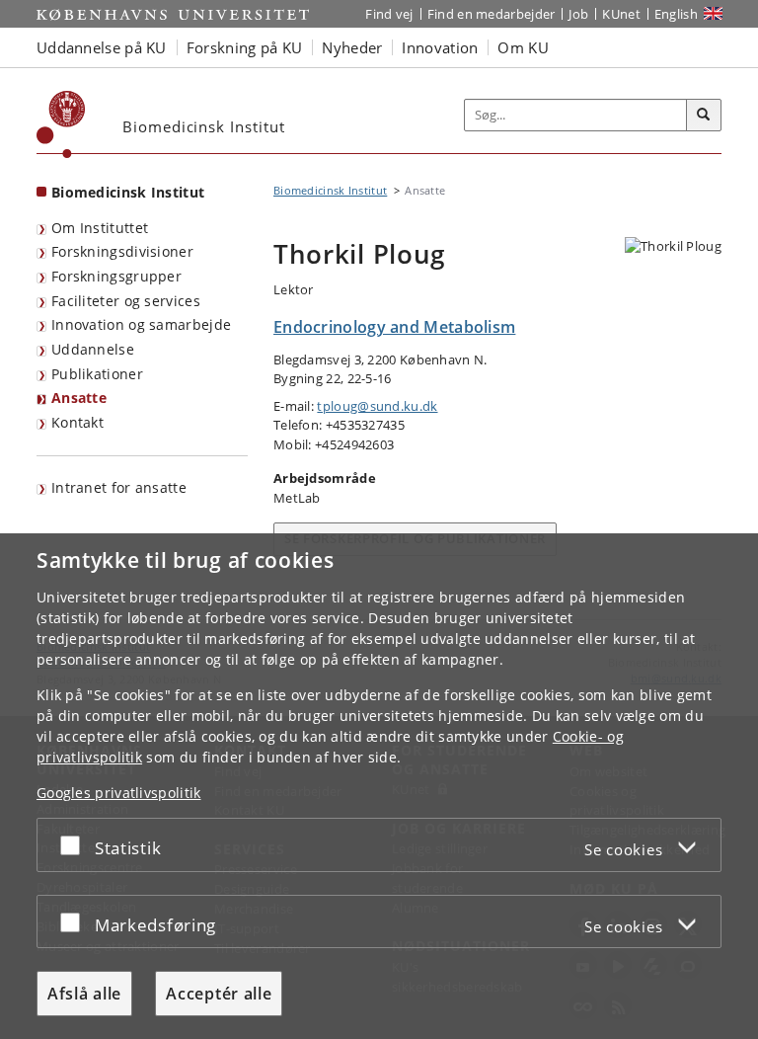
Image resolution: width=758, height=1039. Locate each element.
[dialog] (379, 786)
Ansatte (79, 397)
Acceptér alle (218, 993)
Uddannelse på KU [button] (102, 47)
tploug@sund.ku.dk (377, 406)
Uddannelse (92, 349)
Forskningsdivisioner (122, 251)
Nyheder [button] (352, 47)
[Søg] (703, 115)
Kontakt (77, 422)
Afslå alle (84, 993)
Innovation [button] (440, 47)
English (676, 14)
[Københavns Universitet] (61, 124)
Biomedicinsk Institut (127, 192)
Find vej (389, 14)
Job (578, 14)
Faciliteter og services (125, 300)
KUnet (621, 14)
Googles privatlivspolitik (119, 792)
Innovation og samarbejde (141, 324)
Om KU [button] (523, 47)
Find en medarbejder (491, 14)
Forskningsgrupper (116, 276)
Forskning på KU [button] (245, 47)
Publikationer (97, 373)
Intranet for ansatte (119, 487)
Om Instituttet (99, 227)
